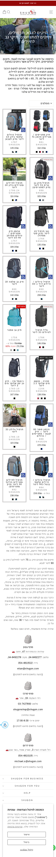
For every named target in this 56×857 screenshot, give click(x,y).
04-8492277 (35, 657)
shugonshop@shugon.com (28, 709)
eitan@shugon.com (28, 668)
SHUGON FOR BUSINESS (27, 778)
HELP (27, 793)
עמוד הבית (49, 26)
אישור (27, 834)
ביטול (26, 842)
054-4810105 (25, 755)
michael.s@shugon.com (28, 761)
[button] (4, 724)
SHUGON (27, 800)
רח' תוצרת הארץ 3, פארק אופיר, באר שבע (29, 749)
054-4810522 (25, 663)
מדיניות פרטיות (15, 826)
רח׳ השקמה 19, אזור (29, 698)
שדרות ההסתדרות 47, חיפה (30, 651)
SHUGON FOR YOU (27, 786)
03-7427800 (24, 703)
